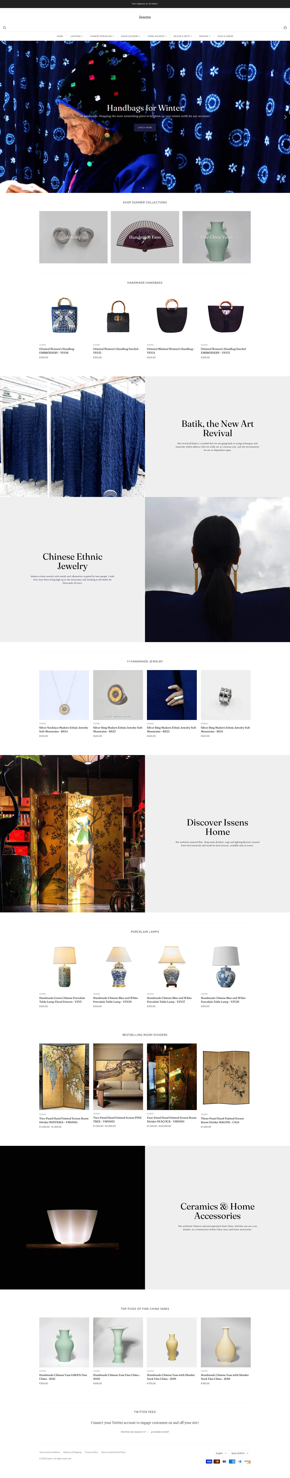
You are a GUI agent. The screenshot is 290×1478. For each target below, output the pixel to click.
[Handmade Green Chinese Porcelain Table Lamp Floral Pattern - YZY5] (64, 965)
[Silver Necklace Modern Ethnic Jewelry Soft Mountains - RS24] (64, 695)
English (219, 1453)
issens (145, 17)
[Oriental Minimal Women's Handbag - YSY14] (172, 316)
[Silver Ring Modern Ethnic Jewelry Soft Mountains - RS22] (172, 695)
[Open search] (4, 27)
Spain (238, 1453)
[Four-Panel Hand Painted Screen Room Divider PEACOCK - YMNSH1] (172, 1076)
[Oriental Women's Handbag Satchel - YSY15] (118, 316)
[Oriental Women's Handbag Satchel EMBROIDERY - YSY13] (226, 316)
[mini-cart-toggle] (285, 27)
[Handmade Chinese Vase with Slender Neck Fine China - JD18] (226, 1342)
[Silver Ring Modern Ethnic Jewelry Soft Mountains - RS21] (226, 695)
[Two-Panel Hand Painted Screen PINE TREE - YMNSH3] (118, 1076)
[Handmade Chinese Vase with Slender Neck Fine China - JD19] (172, 1342)
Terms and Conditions (49, 1452)
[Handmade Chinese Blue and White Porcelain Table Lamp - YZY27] (172, 965)
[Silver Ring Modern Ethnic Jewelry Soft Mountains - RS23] (118, 695)
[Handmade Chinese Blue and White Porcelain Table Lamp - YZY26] (226, 965)
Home (60, 36)
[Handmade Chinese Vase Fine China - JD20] (118, 1342)
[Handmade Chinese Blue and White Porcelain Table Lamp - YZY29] (118, 965)
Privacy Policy (91, 1452)
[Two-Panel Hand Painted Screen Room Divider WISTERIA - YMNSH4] (64, 1077)
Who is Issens (225, 36)
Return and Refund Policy (114, 1452)
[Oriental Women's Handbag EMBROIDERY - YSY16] (64, 316)
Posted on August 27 (133, 1432)
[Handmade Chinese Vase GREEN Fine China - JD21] (64, 1342)
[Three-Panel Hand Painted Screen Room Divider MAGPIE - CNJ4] (226, 1077)
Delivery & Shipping (72, 1452)
